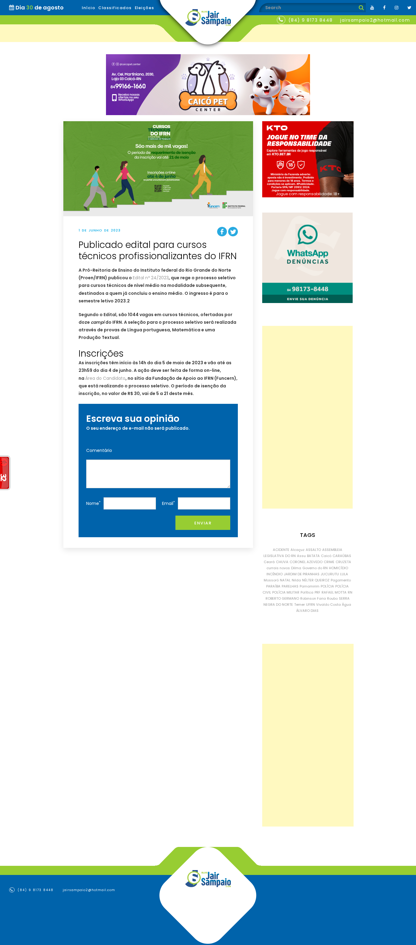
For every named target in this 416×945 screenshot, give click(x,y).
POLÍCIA (327, 586)
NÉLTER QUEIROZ (316, 580)
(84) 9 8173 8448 (310, 20)
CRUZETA (343, 561)
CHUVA (282, 561)
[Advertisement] (307, 417)
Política (307, 592)
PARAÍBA (273, 586)
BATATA (313, 555)
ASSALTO (313, 549)
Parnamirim (309, 586)
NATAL (285, 580)
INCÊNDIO (274, 574)
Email (168, 503)
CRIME (329, 561)
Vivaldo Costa (328, 604)
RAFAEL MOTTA (334, 592)
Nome (93, 503)
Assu (301, 555)
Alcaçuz (298, 549)
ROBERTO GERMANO (282, 598)
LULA (344, 574)
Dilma (296, 568)
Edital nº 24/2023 (151, 278)
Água (346, 604)
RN (350, 592)
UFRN (310, 604)
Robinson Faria (313, 598)
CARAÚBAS (342, 555)
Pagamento (341, 580)
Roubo (332, 598)
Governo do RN (315, 568)
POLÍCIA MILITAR (285, 592)
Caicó (326, 555)
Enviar (202, 523)
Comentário (99, 450)
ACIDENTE (281, 549)
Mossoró (271, 580)
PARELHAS (290, 586)
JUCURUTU (330, 574)
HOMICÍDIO (338, 568)
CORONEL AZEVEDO (306, 561)
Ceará (269, 561)
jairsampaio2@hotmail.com (375, 20)
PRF (317, 592)
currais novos (278, 568)
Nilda (296, 580)
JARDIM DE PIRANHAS (301, 574)
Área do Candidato (105, 378)
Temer (299, 604)
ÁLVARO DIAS (307, 610)
